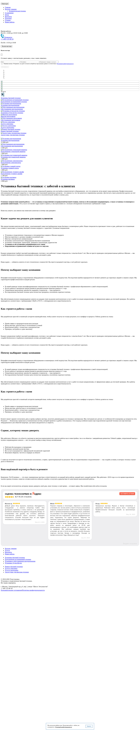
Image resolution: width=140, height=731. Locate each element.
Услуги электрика (7, 124)
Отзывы (8, 20)
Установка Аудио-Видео (13, 563)
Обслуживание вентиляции (10, 120)
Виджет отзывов (130, 543)
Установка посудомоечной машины (13, 157)
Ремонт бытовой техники (10, 131)
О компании (9, 13)
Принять (89, 726)
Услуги (7, 550)
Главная (7, 7)
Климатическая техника (17, 11)
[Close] (1, 55)
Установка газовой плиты (10, 168)
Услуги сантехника (7, 127)
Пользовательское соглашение (11, 590)
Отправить (5, 67)
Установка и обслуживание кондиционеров (20, 561)
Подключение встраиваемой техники (14, 102)
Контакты (8, 16)
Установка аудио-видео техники (12, 113)
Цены (7, 15)
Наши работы (9, 22)
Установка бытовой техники (11, 98)
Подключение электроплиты (11, 162)
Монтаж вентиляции (8, 116)
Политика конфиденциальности (33, 590)
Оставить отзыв (127, 493)
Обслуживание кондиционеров (12, 109)
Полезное (8, 18)
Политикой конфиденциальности (65, 63)
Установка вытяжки (8, 179)
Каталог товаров (11, 9)
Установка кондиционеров (10, 105)
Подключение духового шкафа (11, 174)
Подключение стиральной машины (13, 151)
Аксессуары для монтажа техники (13, 135)
